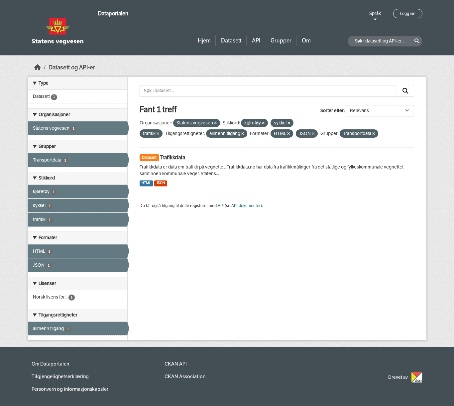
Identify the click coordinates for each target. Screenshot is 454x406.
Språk (375, 13)
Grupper (281, 40)
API (256, 40)
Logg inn (407, 13)
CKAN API (176, 364)
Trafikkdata (172, 157)
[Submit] (405, 91)
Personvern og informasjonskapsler (70, 389)
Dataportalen (113, 13)
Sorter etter (332, 110)
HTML (146, 183)
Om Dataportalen (50, 364)
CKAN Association (185, 376)
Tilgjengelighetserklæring (60, 376)
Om (306, 40)
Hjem (204, 40)
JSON (161, 183)
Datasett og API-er (72, 67)
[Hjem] (37, 67)
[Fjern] (215, 123)
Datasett (231, 40)
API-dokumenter (246, 205)
